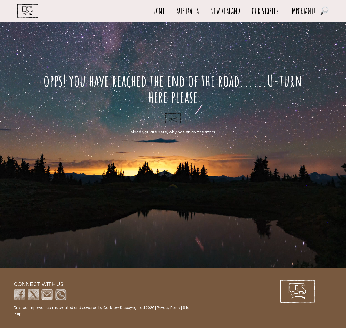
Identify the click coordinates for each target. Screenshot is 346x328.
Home (159, 11)
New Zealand (225, 11)
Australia (187, 11)
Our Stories (265, 11)
